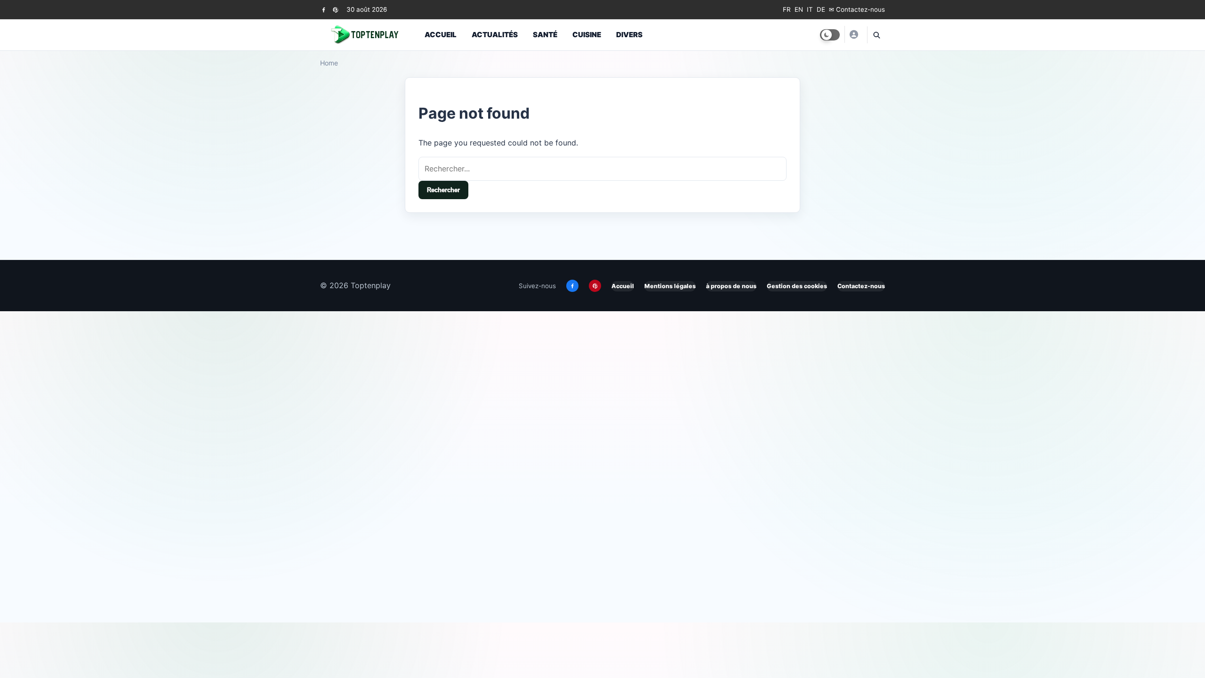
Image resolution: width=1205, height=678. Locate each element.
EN (799, 9)
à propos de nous (731, 286)
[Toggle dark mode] (830, 34)
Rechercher (443, 190)
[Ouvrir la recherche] (876, 34)
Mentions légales (670, 286)
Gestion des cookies (797, 286)
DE (821, 9)
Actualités (495, 34)
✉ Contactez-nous (857, 9)
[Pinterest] (335, 9)
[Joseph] (853, 34)
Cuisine (586, 34)
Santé (545, 34)
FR (787, 9)
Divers (629, 34)
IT (810, 9)
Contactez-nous (861, 286)
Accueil (441, 34)
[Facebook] (323, 9)
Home (329, 63)
